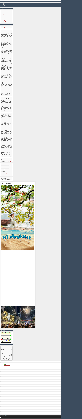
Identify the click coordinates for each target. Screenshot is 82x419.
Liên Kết (3, 20)
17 (3, 338)
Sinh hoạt (3, 13)
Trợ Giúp (3, 5)
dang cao (2, 87)
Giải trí (3, 16)
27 (7, 340)
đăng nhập (9, 161)
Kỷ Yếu (3, 14)
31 (3, 341)
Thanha (2, 58)
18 (4, 338)
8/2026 (6, 332)
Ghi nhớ (2, 169)
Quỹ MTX (3, 19)
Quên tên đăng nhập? (5, 174)
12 (6, 337)
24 (3, 340)
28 (9, 340)
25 (4, 340)
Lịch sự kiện (4, 27)
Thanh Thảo (3, 101)
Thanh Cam (2, 35)
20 (7, 338)
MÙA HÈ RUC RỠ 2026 (6, 183)
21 (9, 338)
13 (7, 337)
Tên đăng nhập (3, 164)
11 (4, 337)
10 (3, 337)
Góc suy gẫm (4, 17)
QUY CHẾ (3, 402)
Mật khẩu (2, 167)
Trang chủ (3, 3)
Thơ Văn (3, 15)
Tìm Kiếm (3, 6)
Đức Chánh (2, 32)
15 (10, 337)
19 (6, 338)
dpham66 (2, 66)
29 (10, 340)
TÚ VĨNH (2, 88)
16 (1, 338)
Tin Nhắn (3, 30)
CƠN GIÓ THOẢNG (7, 365)
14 (9, 337)
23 (1, 340)
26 (6, 340)
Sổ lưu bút (4, 21)
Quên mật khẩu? (4, 173)
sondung (2, 39)
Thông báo (4, 4)
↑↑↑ (0, 417)
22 (10, 338)
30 (1, 341)
